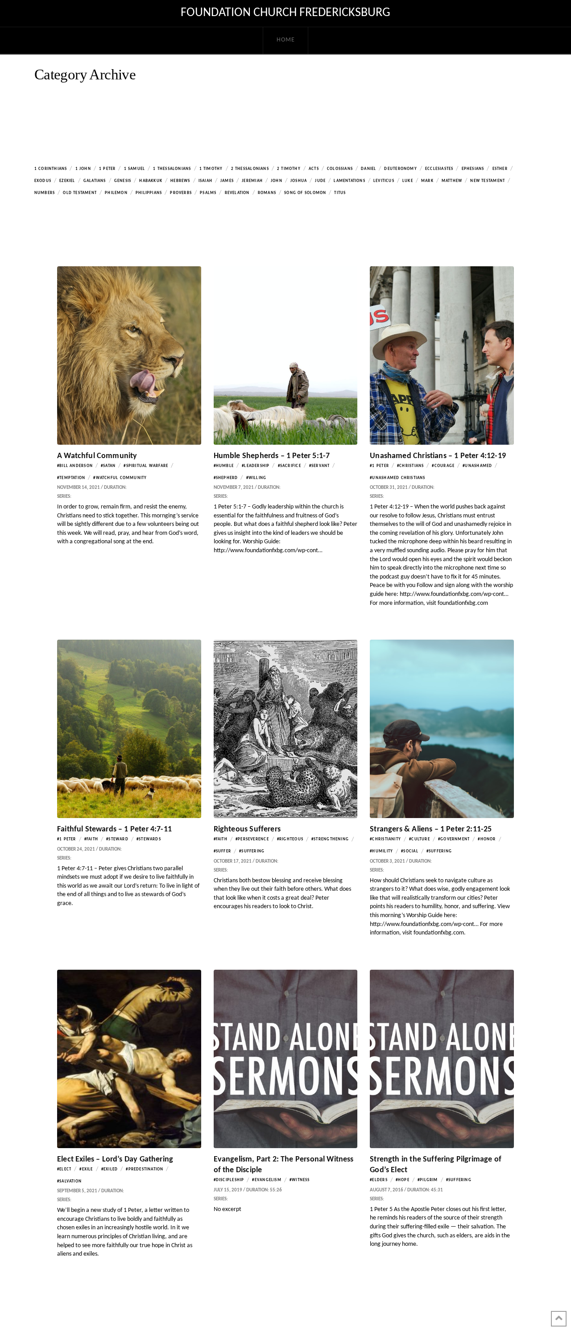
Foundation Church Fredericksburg (285, 13)
